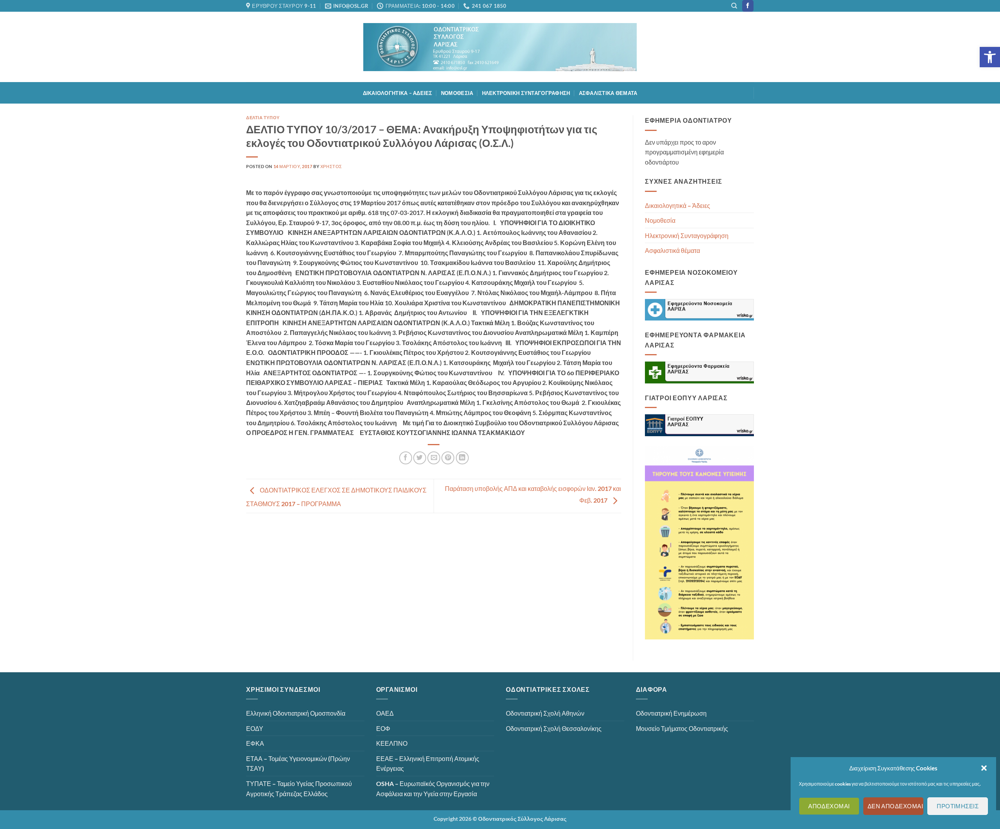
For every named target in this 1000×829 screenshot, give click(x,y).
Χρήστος (331, 166)
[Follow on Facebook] (748, 6)
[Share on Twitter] (419, 457)
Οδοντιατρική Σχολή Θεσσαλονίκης (554, 728)
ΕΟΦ (383, 728)
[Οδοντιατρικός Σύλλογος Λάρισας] (500, 47)
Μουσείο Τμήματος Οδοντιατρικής (682, 728)
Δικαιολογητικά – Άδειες (397, 93)
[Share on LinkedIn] (462, 457)
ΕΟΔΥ (254, 728)
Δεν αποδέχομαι (895, 806)
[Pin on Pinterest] (447, 457)
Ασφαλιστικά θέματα (608, 93)
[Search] (734, 5)
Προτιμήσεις (958, 806)
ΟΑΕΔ (385, 713)
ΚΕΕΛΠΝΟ (391, 743)
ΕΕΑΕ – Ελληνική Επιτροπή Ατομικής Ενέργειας (427, 763)
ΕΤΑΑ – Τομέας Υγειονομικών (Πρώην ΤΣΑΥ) (298, 763)
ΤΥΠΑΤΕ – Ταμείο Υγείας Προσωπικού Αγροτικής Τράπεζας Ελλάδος (299, 788)
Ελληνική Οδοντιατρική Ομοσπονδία (295, 713)
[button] (990, 57)
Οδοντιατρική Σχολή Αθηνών (545, 713)
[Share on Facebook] (405, 457)
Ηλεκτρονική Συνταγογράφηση (526, 93)
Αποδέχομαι (829, 806)
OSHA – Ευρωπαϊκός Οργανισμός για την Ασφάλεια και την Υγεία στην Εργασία (432, 788)
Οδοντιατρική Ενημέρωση (671, 713)
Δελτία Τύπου (263, 117)
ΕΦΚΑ (255, 743)
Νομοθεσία (457, 93)
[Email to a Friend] (433, 457)
